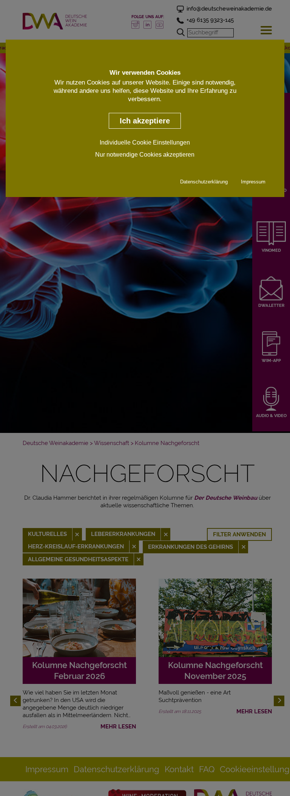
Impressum (253, 182)
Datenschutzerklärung (204, 182)
